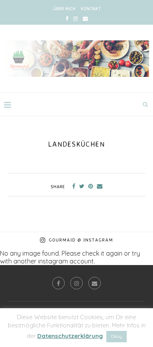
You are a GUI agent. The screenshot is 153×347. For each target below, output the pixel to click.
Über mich (64, 8)
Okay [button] (116, 336)
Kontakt (90, 8)
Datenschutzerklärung (70, 336)
